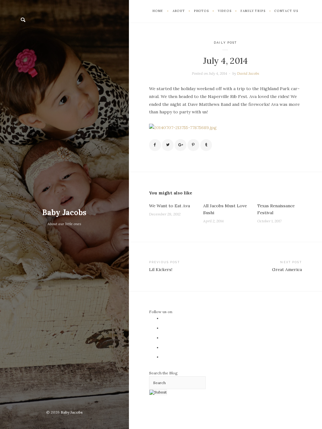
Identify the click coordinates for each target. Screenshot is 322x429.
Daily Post (225, 42)
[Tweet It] (168, 145)
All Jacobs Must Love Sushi (225, 209)
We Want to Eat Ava (169, 206)
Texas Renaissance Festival (276, 209)
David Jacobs (248, 73)
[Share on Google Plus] (180, 145)
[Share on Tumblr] (206, 145)
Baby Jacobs (64, 212)
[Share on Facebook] (155, 145)
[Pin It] (193, 145)
